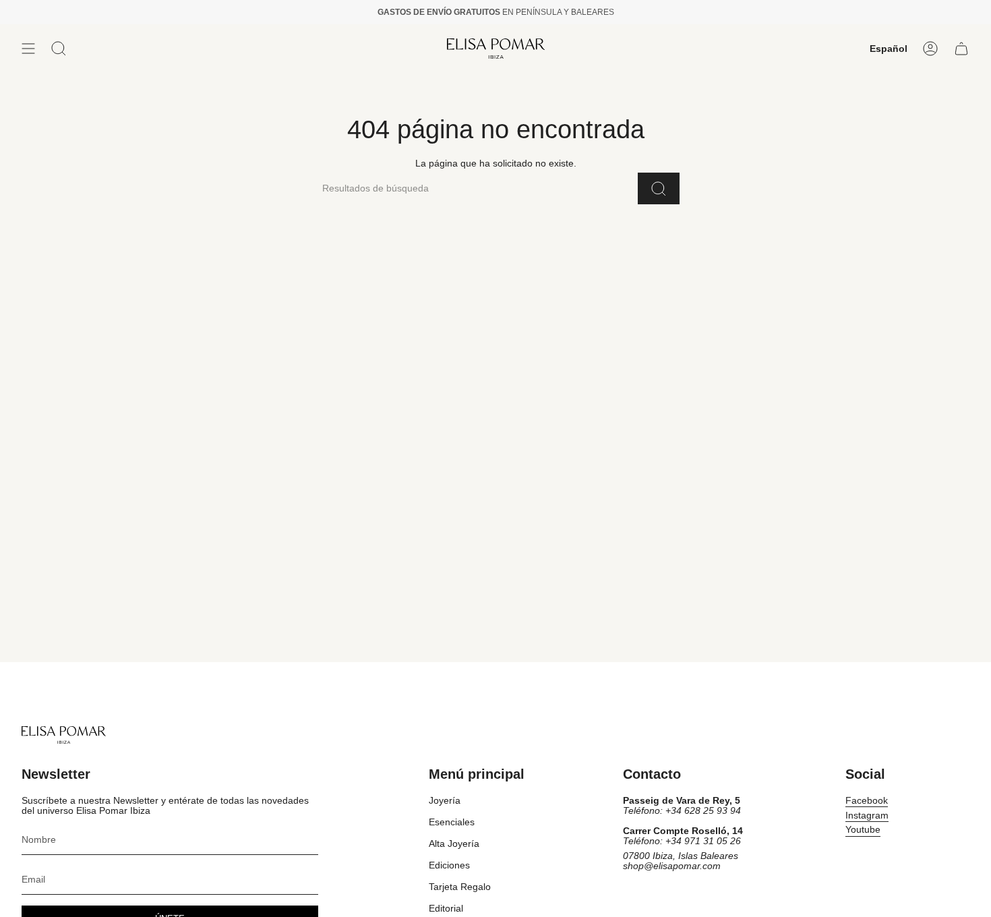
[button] (58, 48)
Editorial (446, 909)
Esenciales (452, 822)
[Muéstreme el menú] (28, 48)
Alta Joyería (454, 844)
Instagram (867, 815)
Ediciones (449, 865)
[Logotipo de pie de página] (64, 735)
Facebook (866, 801)
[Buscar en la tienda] (659, 188)
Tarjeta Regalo (460, 887)
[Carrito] (961, 48)
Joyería (444, 801)
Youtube (862, 830)
